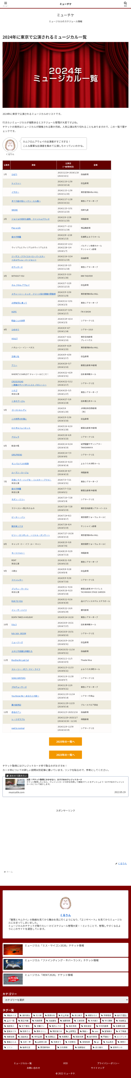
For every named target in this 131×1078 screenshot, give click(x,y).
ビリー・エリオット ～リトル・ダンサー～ (31, 535)
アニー (14, 365)
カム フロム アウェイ (21, 285)
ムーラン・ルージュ (20, 472)
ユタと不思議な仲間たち (22, 651)
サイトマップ (97, 1067)
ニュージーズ (17, 642)
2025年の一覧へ (65, 741)
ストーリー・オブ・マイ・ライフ (26, 669)
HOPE (14, 311)
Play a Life (16, 227)
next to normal (18, 728)
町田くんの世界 (18, 320)
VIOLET (15, 338)
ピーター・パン (18, 517)
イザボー (15, 192)
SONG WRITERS (18, 678)
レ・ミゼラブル (18, 719)
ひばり (14, 174)
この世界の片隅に (19, 418)
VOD (65, 1063)
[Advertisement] (65, 835)
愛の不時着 (16, 236)
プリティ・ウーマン (20, 588)
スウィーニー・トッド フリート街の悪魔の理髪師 (34, 293)
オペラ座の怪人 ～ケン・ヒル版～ (26, 201)
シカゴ (14, 390)
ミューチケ (66, 4)
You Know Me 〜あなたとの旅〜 (25, 695)
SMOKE (15, 209)
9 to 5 (14, 624)
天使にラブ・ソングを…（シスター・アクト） (31, 479)
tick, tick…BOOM (19, 633)
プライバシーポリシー (108, 1063)
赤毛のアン (16, 712)
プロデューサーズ (19, 687)
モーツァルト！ (18, 552)
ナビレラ (15, 436)
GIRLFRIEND (17, 454)
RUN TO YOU (17, 601)
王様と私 (15, 356)
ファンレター (17, 579)
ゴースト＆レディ (19, 410)
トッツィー (16, 183)
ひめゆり (15, 329)
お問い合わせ (33, 1067)
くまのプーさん (18, 401)
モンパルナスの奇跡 (20, 463)
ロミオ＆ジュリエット (21, 427)
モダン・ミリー (18, 499)
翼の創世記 (16, 704)
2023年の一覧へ (65, 755)
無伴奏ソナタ (17, 526)
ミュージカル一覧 (23, 1063)
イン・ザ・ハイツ (19, 610)
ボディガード (17, 267)
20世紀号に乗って (19, 302)
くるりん (65, 915)
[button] (121, 659)
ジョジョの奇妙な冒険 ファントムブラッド (31, 219)
